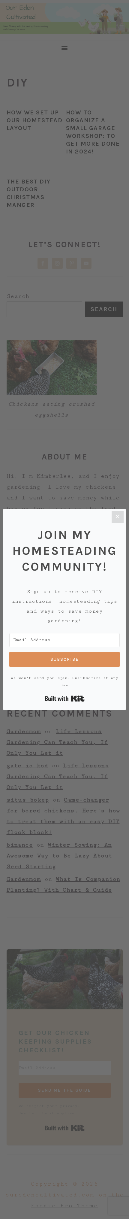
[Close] (118, 517)
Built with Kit (65, 698)
